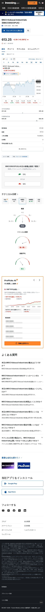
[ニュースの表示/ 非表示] (14, 59)
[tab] (5, 201)
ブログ (4, 521)
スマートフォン (7, 526)
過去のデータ (10, 54)
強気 (24, 184)
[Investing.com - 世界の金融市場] (12, 3)
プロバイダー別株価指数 (21, 156)
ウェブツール (6, 534)
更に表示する (22, 149)
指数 (3, 8)
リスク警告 (5, 600)
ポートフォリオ (7, 530)
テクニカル (21, 49)
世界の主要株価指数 (28, 8)
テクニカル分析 (9, 194)
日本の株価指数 (13, 8)
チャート (11, 49)
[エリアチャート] (7, 59)
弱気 (24, 174)
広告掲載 (27, 526)
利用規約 (4, 587)
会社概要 (27, 521)
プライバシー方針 (7, 593)
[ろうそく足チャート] (4, 59)
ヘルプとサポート (30, 530)
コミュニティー (33, 49)
